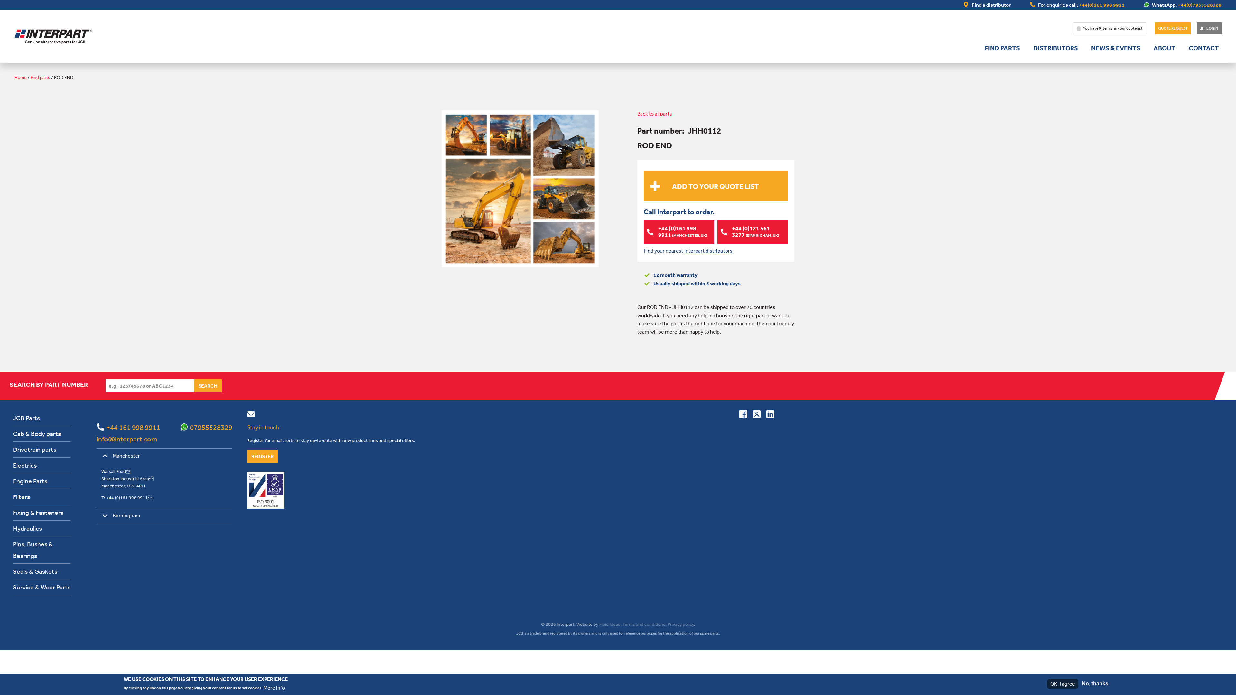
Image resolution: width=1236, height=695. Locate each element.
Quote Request (1173, 28)
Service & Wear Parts (41, 587)
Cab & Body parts (37, 433)
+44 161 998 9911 (133, 427)
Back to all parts (654, 113)
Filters (21, 496)
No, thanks (1095, 683)
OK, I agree (1062, 684)
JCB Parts (26, 418)
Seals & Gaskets (35, 571)
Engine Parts (30, 481)
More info (274, 687)
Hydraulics (27, 528)
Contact (1204, 48)
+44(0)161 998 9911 (1102, 5)
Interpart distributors (708, 250)
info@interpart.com (127, 439)
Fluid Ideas (609, 624)
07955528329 (211, 427)
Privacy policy (681, 624)
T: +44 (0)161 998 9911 (126, 498)
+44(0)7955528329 (1200, 5)
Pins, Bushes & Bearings (33, 549)
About (1164, 48)
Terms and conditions (644, 624)
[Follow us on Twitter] (757, 415)
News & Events (1115, 48)
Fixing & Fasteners (38, 512)
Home (20, 77)
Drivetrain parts (34, 449)
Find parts (1002, 48)
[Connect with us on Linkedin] (770, 415)
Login (1212, 28)
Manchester (126, 455)
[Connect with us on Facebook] (743, 415)
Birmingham (126, 515)
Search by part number (49, 384)
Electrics (25, 465)
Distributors (1055, 48)
